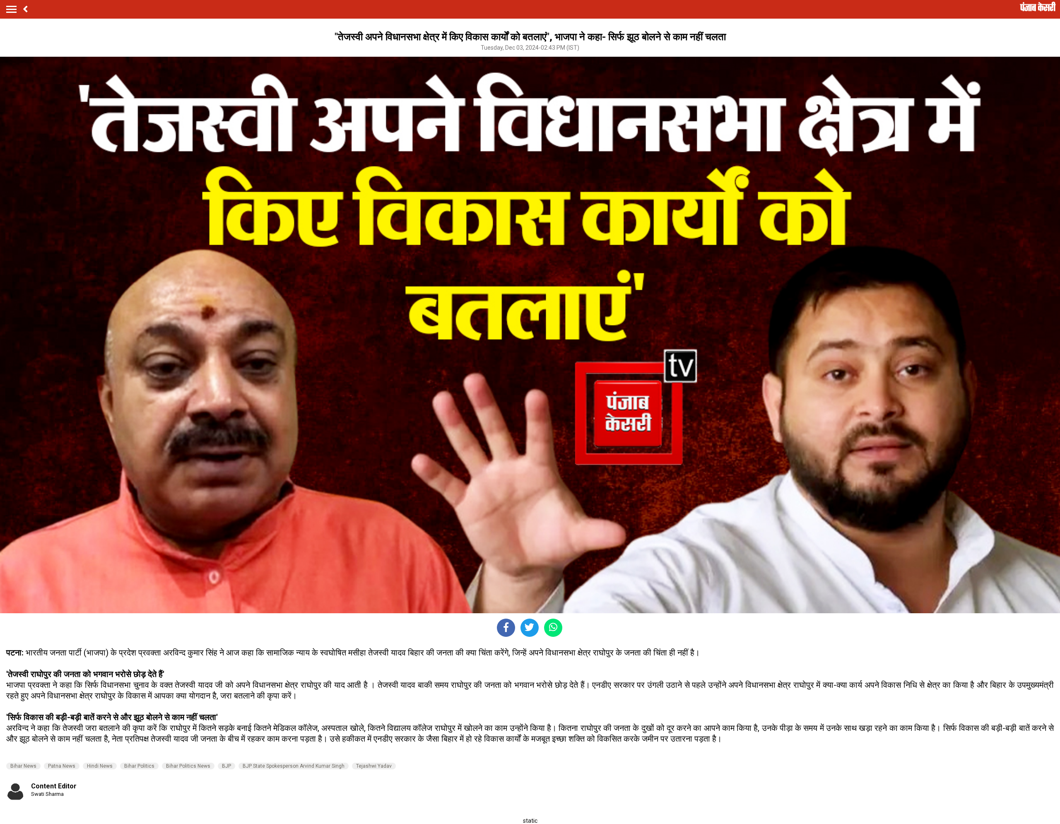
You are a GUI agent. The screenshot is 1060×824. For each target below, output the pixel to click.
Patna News (61, 766)
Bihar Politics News (188, 766)
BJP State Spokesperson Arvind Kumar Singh (293, 766)
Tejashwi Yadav (374, 766)
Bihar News (23, 766)
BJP (226, 766)
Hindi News (100, 766)
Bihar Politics (139, 766)
